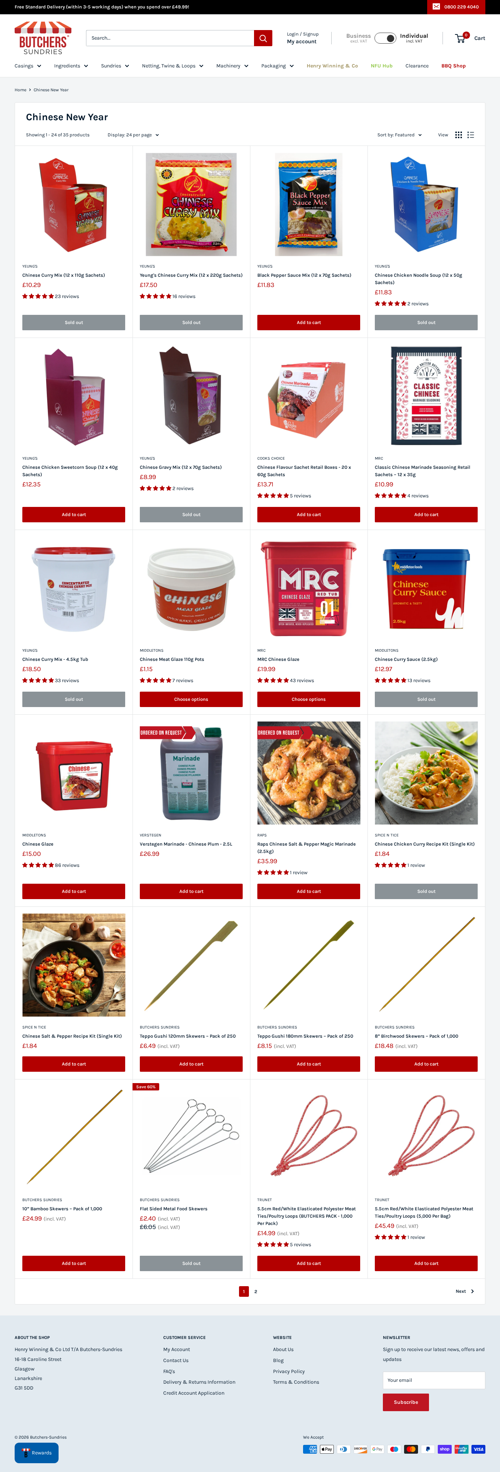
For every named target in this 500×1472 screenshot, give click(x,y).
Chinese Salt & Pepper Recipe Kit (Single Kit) (72, 1036)
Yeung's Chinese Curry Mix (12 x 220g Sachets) (191, 275)
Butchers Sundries (160, 1027)
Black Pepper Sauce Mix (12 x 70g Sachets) (304, 275)
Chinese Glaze (37, 844)
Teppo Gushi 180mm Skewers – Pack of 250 (305, 1036)
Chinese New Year (51, 89)
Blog (278, 1360)
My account (302, 41)
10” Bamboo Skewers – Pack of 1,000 (62, 1208)
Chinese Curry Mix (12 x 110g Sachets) (63, 275)
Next (461, 1291)
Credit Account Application (193, 1393)
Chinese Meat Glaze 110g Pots (172, 659)
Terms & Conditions (296, 1382)
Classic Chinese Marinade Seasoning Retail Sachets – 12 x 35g (422, 470)
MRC (379, 458)
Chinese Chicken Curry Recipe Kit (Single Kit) (425, 844)
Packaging (273, 66)
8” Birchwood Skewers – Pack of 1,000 (416, 1036)
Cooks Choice (271, 458)
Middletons (152, 650)
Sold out (74, 322)
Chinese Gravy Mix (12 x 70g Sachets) (181, 467)
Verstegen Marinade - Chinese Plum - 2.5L (186, 844)
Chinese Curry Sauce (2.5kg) (406, 659)
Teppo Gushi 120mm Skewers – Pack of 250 (188, 1036)
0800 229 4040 (461, 7)
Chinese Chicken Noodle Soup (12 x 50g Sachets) (418, 278)
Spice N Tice (387, 835)
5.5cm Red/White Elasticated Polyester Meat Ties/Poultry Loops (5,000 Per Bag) (424, 1212)
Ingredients (67, 66)
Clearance (417, 66)
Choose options (191, 699)
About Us (283, 1349)
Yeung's (30, 266)
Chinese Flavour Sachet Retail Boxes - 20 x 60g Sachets (304, 470)
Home (20, 89)
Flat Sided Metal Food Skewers (174, 1208)
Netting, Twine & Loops (168, 66)
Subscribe (406, 1402)
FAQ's (169, 1371)
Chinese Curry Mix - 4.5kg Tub (55, 659)
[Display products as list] (470, 135)
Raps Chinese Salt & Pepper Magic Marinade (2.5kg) (306, 847)
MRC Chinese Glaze (278, 659)
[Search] (263, 38)
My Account (176, 1349)
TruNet (264, 1199)
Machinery (228, 66)
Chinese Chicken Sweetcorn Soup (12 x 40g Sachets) (70, 470)
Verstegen (150, 835)
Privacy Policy (289, 1371)
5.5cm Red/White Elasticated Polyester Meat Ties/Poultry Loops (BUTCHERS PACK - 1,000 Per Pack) (306, 1216)
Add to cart (309, 322)
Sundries (111, 66)
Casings (24, 66)
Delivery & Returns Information (199, 1382)
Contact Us (176, 1360)
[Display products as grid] (458, 135)
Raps (262, 835)
